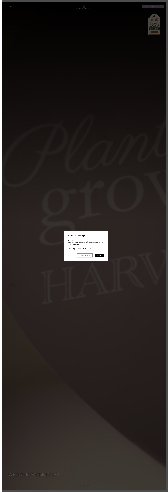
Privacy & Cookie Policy (77, 249)
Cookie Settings (85, 255)
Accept (99, 255)
